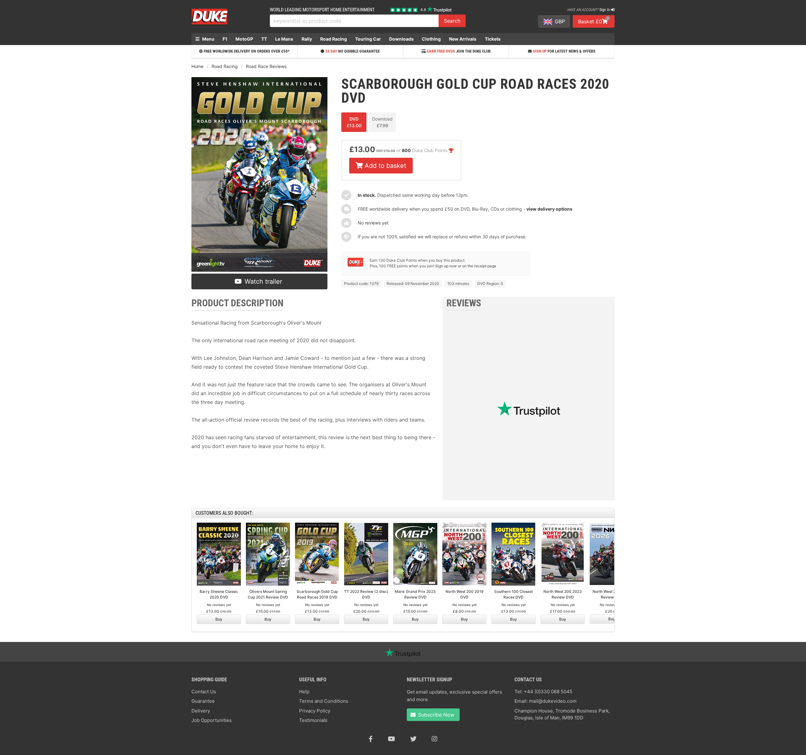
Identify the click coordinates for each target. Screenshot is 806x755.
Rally (307, 39)
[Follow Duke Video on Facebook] (371, 739)
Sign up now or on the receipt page (465, 266)
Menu (207, 39)
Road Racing (333, 39)
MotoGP (244, 39)
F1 (225, 39)
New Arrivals (462, 39)
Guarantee (203, 701)
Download (382, 122)
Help (304, 692)
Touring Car (368, 39)
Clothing (431, 39)
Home (197, 66)
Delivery (200, 711)
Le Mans (284, 39)
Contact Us (203, 692)
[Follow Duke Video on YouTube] (391, 739)
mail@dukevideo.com (552, 701)
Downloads (401, 39)
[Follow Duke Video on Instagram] (434, 739)
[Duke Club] (355, 265)
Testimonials (313, 720)
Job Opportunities (211, 720)
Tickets (493, 39)
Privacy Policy (314, 711)
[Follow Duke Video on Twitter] (413, 739)
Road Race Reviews (266, 66)
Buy (218, 619)
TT (264, 39)
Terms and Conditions (323, 701)
